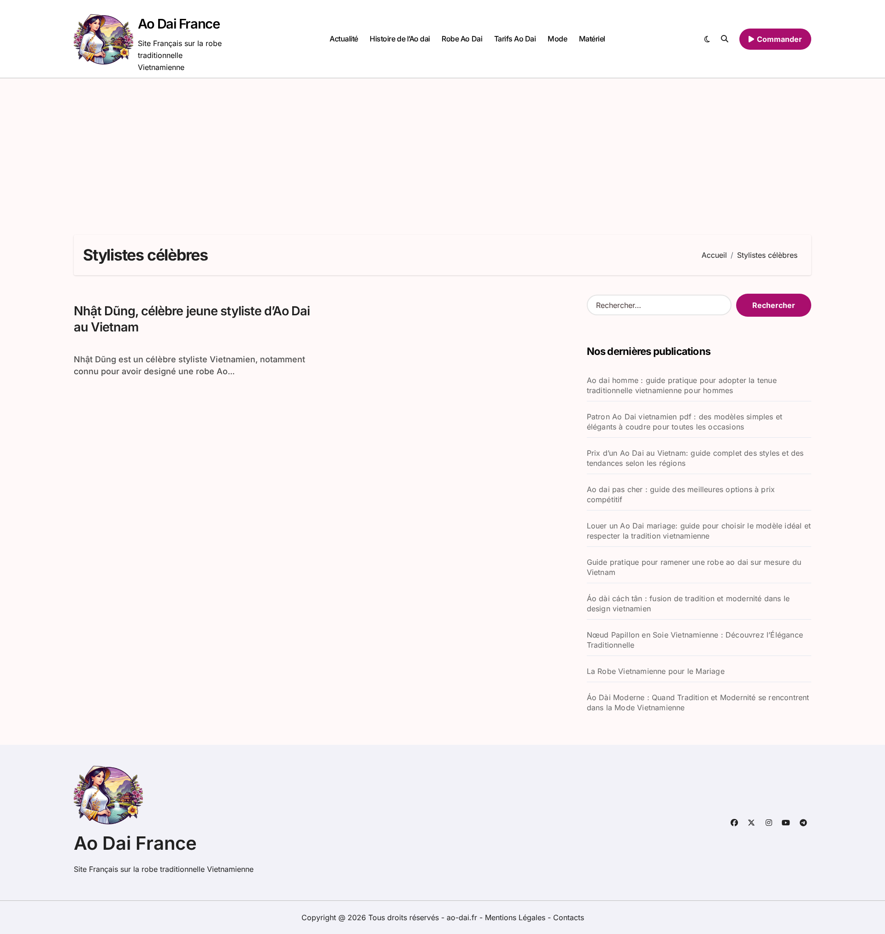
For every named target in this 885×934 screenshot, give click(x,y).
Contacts (568, 917)
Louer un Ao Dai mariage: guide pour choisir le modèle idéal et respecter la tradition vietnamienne (699, 530)
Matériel (592, 38)
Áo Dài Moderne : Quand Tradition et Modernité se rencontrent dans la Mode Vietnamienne (698, 702)
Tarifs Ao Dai (515, 38)
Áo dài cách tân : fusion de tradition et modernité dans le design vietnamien (688, 603)
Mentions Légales (516, 917)
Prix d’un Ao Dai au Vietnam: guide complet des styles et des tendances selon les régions (695, 458)
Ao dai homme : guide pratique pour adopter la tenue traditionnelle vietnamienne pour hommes (682, 385)
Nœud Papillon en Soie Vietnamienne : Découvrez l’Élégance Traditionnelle (695, 640)
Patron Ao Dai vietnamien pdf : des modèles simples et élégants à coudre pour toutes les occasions (685, 421)
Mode (557, 38)
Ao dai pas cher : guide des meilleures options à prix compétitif (681, 494)
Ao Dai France (178, 24)
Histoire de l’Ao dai (400, 38)
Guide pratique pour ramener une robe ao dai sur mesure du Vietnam (694, 567)
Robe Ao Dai (462, 38)
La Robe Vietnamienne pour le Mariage (656, 671)
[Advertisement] (442, 147)
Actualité (344, 38)
